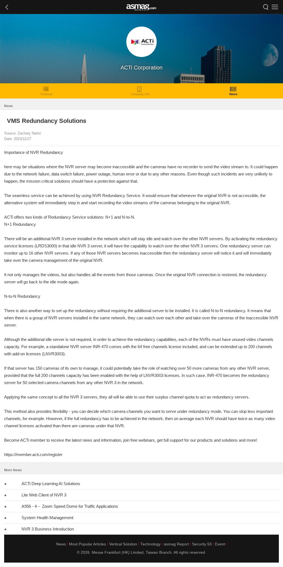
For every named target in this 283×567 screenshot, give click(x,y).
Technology (150, 544)
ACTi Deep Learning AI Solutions (51, 483)
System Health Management (47, 517)
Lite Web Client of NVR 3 (44, 495)
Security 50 (202, 544)
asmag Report (176, 544)
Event (220, 544)
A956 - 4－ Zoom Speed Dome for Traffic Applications (70, 506)
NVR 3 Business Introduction (48, 529)
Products (47, 94)
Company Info (140, 94)
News (233, 94)
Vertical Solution (123, 544)
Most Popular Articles (87, 544)
